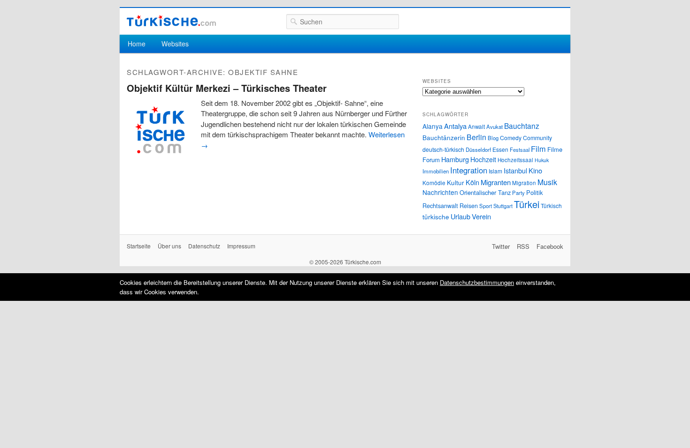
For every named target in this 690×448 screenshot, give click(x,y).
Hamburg (455, 159)
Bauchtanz (521, 125)
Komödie (433, 183)
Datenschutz (204, 246)
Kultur (455, 182)
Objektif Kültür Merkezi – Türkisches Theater (227, 88)
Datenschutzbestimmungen (477, 282)
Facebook (550, 246)
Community (537, 138)
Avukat (494, 126)
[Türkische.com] (171, 21)
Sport (485, 205)
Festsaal (519, 149)
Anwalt (476, 126)
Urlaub (460, 216)
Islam (495, 171)
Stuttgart (503, 205)
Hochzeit (483, 159)
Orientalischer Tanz (485, 192)
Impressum (241, 246)
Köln (472, 182)
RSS (523, 246)
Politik (534, 192)
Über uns (169, 246)
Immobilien (435, 171)
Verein (481, 216)
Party (518, 192)
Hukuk (542, 160)
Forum (431, 159)
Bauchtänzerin (443, 137)
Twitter (501, 246)
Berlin (476, 137)
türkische (435, 216)
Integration (468, 170)
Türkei (526, 204)
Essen (500, 149)
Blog (493, 138)
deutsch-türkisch (443, 149)
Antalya (455, 126)
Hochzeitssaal (515, 160)
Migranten (496, 182)
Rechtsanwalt (440, 206)
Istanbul (515, 170)
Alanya (432, 126)
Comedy (510, 138)
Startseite (139, 246)
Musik (547, 182)
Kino (535, 170)
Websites (175, 43)
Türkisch (551, 205)
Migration (524, 183)
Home (137, 43)
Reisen (469, 206)
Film (538, 148)
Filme (554, 149)
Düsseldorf (478, 149)
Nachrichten (440, 192)
